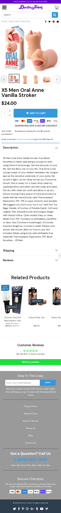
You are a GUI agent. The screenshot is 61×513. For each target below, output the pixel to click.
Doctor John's (26, 503)
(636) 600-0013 (32, 460)
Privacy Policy (30, 406)
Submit (48, 383)
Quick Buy (12, 307)
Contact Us (30, 442)
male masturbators (19, 21)
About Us (30, 428)
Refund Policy (30, 413)
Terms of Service (30, 421)
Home (4, 21)
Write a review (30, 362)
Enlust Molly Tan (37, 317)
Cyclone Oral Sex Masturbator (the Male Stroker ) (12, 320)
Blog (30, 435)
